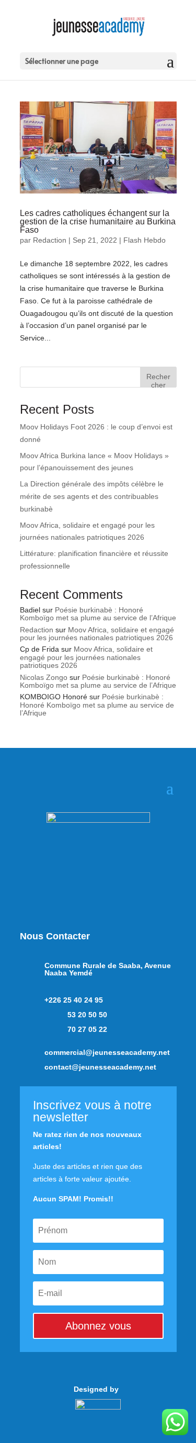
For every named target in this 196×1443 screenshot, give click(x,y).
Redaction (49, 240)
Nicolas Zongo (43, 677)
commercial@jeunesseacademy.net (107, 1052)
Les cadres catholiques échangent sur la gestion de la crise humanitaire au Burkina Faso (98, 221)
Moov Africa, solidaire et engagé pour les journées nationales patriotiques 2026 (97, 634)
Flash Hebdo (144, 240)
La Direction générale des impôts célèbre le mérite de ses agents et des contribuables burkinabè (92, 496)
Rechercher (158, 380)
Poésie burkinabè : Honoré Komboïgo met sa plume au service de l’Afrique (98, 614)
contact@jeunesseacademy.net (100, 1067)
